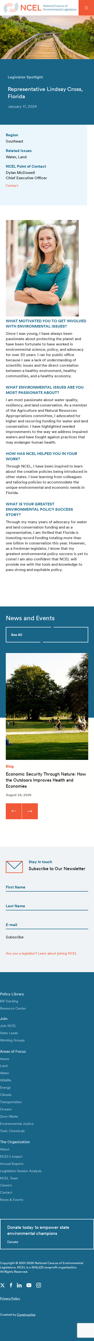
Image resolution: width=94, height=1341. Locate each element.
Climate (6, 1095)
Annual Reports (11, 1164)
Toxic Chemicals (12, 1131)
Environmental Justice (17, 1123)
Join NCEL (8, 1026)
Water (4, 1073)
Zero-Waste (9, 1116)
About (4, 1149)
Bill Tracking (9, 1001)
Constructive (26, 1314)
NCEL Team (9, 1178)
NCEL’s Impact (11, 1156)
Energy (5, 1087)
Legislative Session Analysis (20, 1171)
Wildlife (5, 1080)
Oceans (6, 1109)
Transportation (11, 1102)
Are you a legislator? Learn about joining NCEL (41, 953)
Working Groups (12, 1040)
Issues (4, 1059)
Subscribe (15, 937)
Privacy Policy (10, 1298)
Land (3, 1066)
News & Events (11, 1199)
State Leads (9, 1033)
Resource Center (13, 1008)
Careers (6, 1185)
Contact (12, 185)
